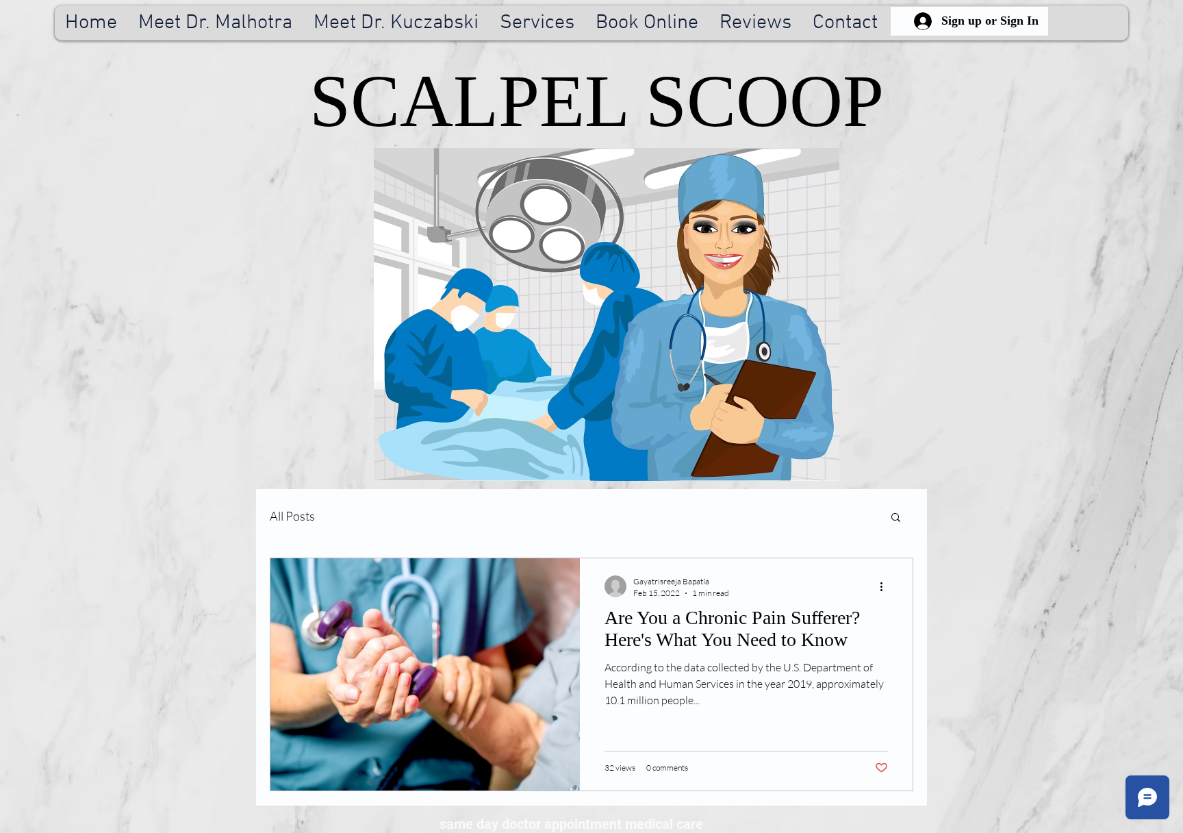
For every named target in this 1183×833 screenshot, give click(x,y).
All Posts (292, 515)
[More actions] (886, 586)
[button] (895, 518)
